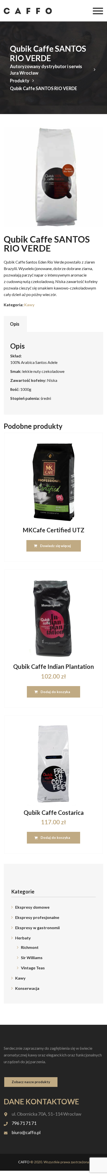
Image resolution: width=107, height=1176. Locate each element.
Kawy (29, 304)
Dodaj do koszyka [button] (55, 692)
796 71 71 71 (24, 1123)
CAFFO (24, 1162)
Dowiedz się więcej (55, 546)
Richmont (30, 947)
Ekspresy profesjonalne (37, 917)
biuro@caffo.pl (26, 1132)
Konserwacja (27, 988)
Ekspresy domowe (32, 907)
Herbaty (23, 937)
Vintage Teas (33, 967)
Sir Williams (32, 957)
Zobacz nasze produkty (31, 1082)
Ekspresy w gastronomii (37, 927)
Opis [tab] (14, 324)
